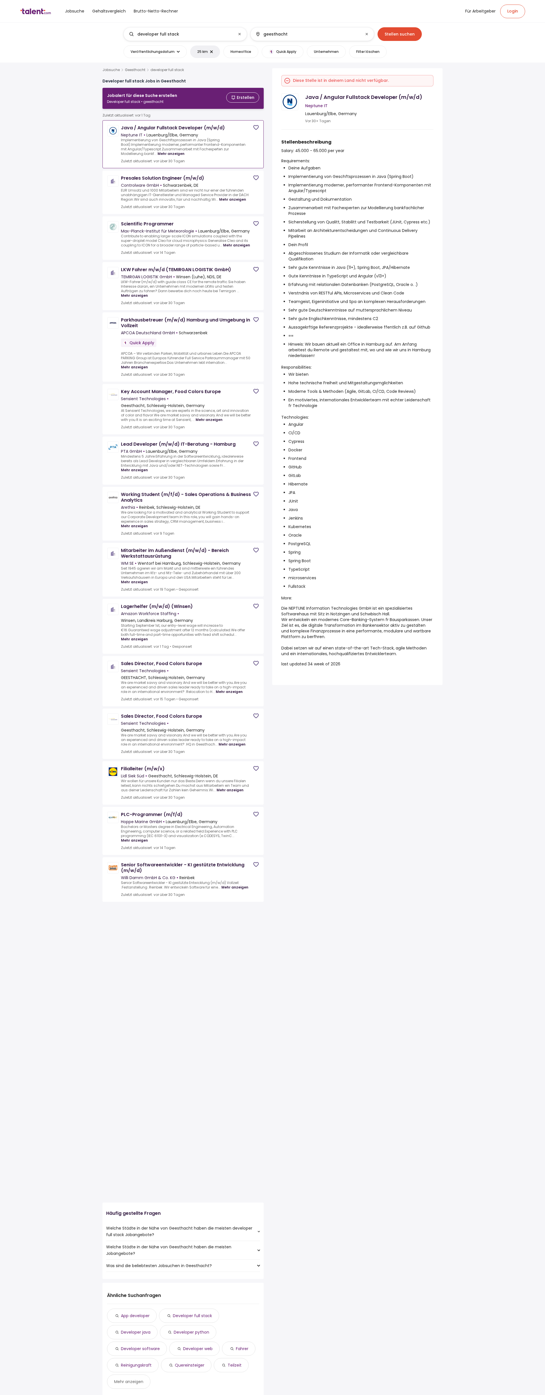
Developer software (140, 1349)
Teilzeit (235, 1365)
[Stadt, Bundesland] (307, 34)
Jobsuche (111, 70)
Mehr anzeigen (171, 153)
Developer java (135, 1332)
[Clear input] (239, 34)
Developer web (198, 1349)
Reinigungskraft (136, 1365)
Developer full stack (192, 1316)
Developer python (191, 1332)
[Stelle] (180, 34)
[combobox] (184, 34)
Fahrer (242, 1349)
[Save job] (256, 127)
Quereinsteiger (189, 1365)
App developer (135, 1316)
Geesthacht (135, 70)
